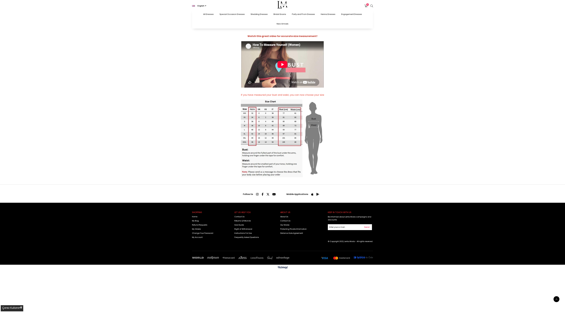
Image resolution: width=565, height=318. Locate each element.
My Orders (196, 229)
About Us (284, 216)
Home (194, 216)
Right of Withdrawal (243, 229)
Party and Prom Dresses (303, 14)
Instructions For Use (243, 233)
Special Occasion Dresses (232, 14)
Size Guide (239, 225)
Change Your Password (202, 233)
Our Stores (284, 225)
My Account (197, 237)
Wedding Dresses (259, 14)
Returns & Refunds (242, 221)
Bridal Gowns (280, 14)
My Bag (195, 221)
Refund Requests (199, 225)
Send (366, 227)
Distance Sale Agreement (291, 233)
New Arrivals (282, 23)
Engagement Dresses (351, 14)
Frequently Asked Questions (246, 237)
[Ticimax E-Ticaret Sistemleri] (282, 267)
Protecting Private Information (293, 229)
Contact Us (239, 216)
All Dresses (208, 14)
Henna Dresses (328, 14)
